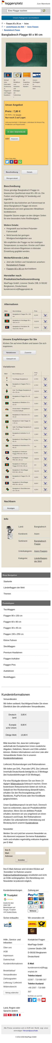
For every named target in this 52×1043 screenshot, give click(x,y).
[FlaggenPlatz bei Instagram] (39, 1001)
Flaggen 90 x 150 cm (13, 616)
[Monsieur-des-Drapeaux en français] (18, 1015)
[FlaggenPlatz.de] (13, 3)
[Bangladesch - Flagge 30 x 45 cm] (6, 399)
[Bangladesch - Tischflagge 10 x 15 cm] (6, 381)
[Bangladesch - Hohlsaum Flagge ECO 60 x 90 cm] (6, 466)
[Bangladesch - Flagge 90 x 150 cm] (7, 317)
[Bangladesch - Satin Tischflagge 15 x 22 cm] (6, 430)
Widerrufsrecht (9, 987)
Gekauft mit (11, 359)
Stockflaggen (9, 646)
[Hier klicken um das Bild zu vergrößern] (26, 69)
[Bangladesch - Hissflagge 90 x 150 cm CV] (7, 323)
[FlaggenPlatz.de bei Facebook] (30, 1001)
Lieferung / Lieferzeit (12, 983)
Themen (7, 594)
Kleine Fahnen (10, 640)
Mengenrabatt (12, 178)
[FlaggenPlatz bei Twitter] (34, 1001)
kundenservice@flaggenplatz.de (18, 289)
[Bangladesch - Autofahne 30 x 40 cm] (6, 448)
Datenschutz (9, 960)
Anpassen (14, 139)
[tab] (12, 172)
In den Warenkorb (16, 132)
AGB (5, 952)
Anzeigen (11, 508)
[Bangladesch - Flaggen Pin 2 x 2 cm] (6, 387)
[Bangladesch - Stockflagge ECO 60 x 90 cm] (6, 473)
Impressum (8, 956)
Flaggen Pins (10, 665)
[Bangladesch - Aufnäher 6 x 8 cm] (6, 436)
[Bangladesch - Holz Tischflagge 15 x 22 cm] (6, 393)
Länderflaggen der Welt (14, 588)
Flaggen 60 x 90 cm (12, 622)
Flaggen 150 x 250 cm (13, 634)
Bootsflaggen (9, 677)
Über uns (7, 947)
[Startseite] (2, 23)
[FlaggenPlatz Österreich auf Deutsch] (5, 1015)
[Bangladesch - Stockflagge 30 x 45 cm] (6, 442)
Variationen (11, 353)
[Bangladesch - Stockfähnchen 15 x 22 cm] (6, 491)
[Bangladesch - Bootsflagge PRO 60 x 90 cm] (6, 485)
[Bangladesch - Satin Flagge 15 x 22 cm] (6, 423)
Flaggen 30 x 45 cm (12, 628)
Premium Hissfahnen (13, 652)
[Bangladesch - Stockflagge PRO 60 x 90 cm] (6, 460)
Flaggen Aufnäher (12, 659)
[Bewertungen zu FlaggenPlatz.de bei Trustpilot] (10, 896)
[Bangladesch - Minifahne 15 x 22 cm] (6, 405)
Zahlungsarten (9, 979)
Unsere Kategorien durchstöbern (26, 18)
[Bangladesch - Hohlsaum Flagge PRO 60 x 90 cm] (6, 454)
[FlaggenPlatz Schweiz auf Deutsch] (10, 1015)
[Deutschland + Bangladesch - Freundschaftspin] (6, 411)
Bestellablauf (9, 971)
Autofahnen (9, 671)
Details (29, 172)
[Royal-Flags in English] (14, 1015)
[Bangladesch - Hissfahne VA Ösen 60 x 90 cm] (7, 329)
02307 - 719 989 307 (37, 980)
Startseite (8, 581)
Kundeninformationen (13, 964)
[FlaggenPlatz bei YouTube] (44, 1001)
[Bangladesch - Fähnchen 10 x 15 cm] (6, 417)
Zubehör (28, 353)
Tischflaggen (9, 609)
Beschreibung (12, 172)
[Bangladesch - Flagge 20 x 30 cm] (6, 479)
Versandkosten (10, 975)
